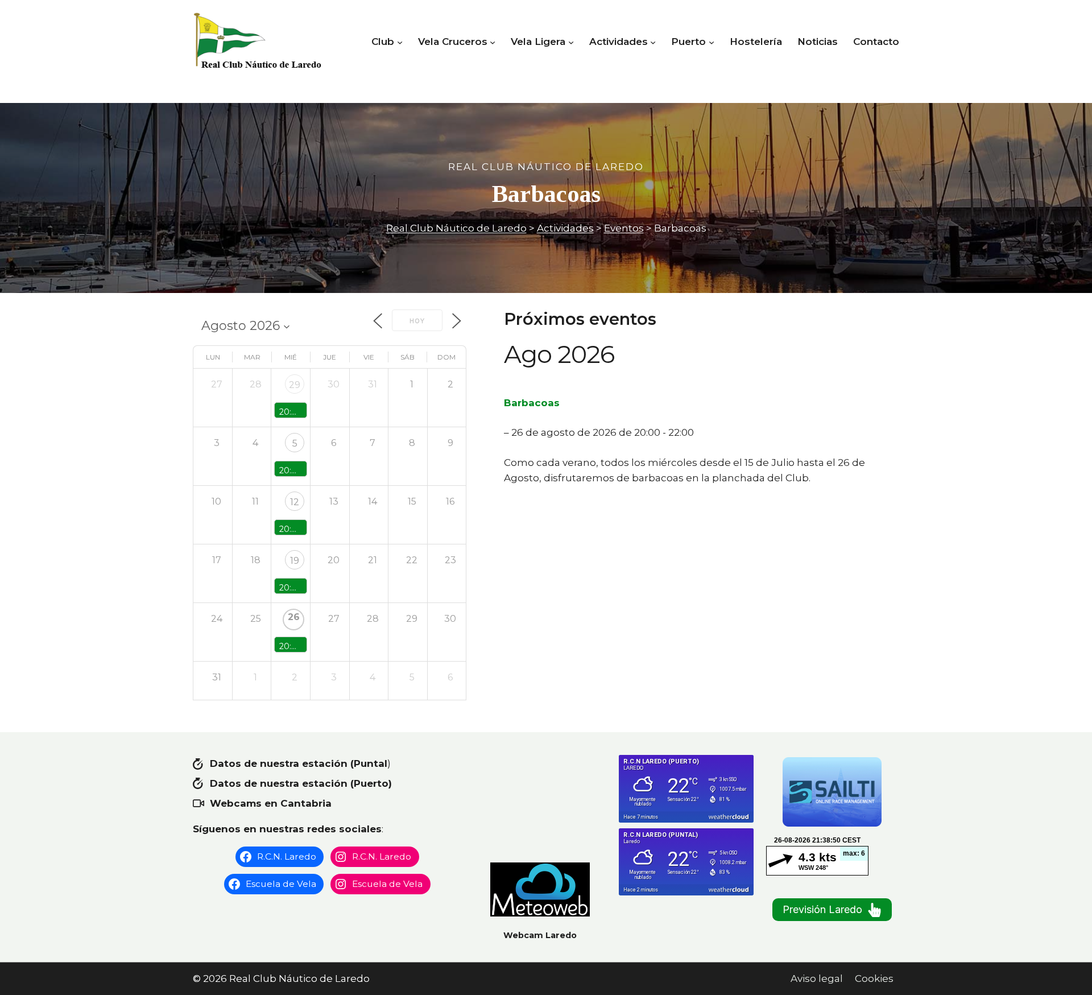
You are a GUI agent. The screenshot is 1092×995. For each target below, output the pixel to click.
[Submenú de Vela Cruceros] (492, 42)
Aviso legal (817, 978)
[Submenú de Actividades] (653, 42)
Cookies (874, 978)
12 (294, 502)
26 (294, 617)
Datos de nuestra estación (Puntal (298, 763)
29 (294, 384)
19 (294, 560)
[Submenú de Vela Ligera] (571, 42)
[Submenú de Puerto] (711, 42)
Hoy (417, 321)
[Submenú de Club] (400, 42)
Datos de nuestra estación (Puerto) (301, 783)
